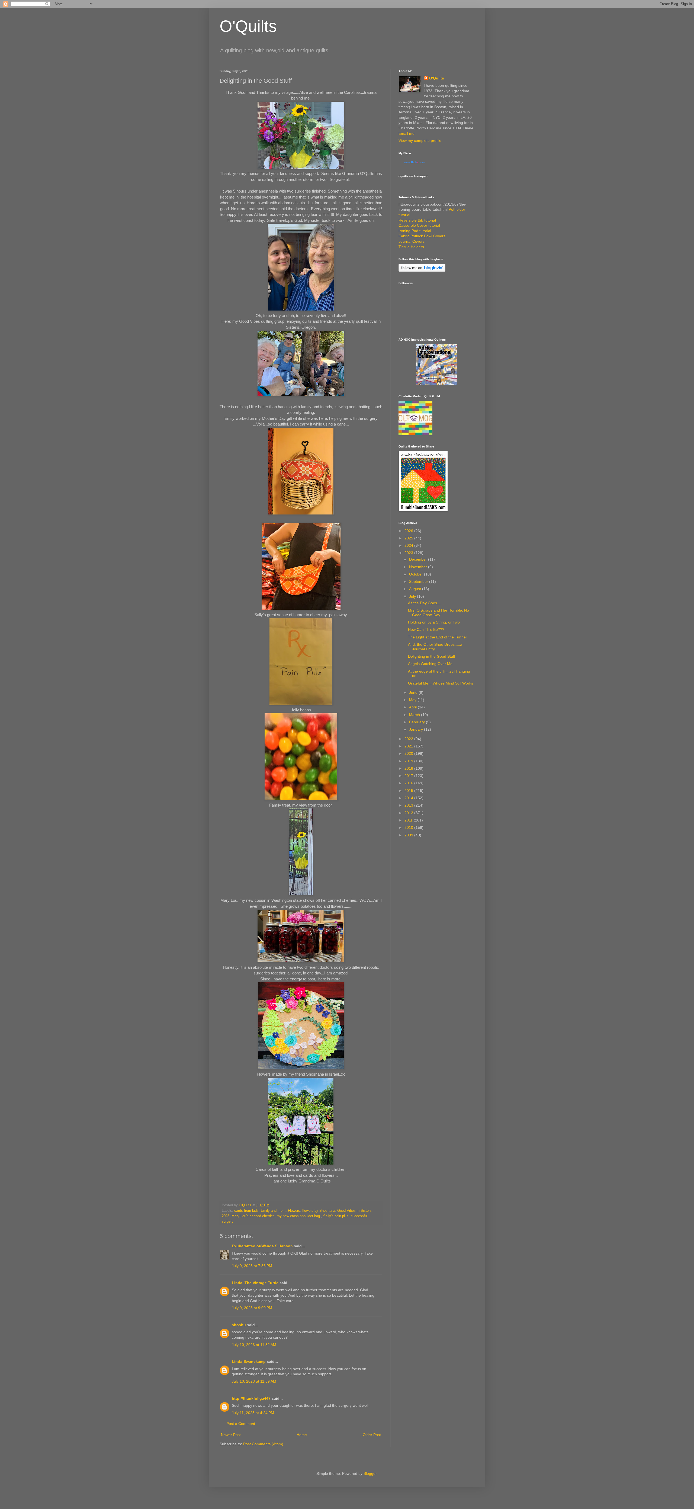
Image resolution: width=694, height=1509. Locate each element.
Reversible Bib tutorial (417, 220)
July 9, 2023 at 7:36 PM (252, 1266)
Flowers (294, 1211)
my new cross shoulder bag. (299, 1216)
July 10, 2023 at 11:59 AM (254, 1381)
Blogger (370, 1473)
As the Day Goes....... (426, 603)
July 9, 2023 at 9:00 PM (252, 1308)
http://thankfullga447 (251, 1398)
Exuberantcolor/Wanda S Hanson (262, 1246)
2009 (409, 835)
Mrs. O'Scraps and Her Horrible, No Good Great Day (438, 612)
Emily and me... (273, 1211)
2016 (409, 783)
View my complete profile (420, 140)
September (419, 581)
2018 (409, 768)
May (413, 700)
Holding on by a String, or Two (434, 622)
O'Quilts (248, 26)
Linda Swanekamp (249, 1361)
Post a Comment (240, 1423)
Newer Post (231, 1435)
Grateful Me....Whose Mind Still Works (440, 683)
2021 (409, 746)
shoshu (239, 1325)
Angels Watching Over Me (430, 663)
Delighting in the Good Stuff (431, 656)
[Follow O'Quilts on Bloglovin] (422, 270)
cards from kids (246, 1211)
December (418, 559)
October (416, 574)
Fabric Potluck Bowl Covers (422, 236)
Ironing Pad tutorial (415, 231)
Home (302, 1435)
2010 (409, 827)
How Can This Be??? (426, 629)
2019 (409, 761)
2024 (409, 545)
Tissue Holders (411, 247)
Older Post (372, 1435)
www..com (414, 162)
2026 (409, 531)
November (418, 567)
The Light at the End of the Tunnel (437, 637)
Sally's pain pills (335, 1216)
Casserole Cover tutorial (419, 225)
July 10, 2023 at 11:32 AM (254, 1344)
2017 (409, 775)
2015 (409, 790)
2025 (409, 538)
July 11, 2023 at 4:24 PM (253, 1413)
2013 (409, 805)
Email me (407, 133)
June (414, 692)
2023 (409, 553)
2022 (409, 739)
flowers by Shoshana (318, 1211)
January (416, 729)
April (413, 707)
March (415, 714)
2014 (409, 798)
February (417, 722)
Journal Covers (412, 241)
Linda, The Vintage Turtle (255, 1283)
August (415, 589)
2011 (409, 820)
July (413, 596)
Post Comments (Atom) (263, 1444)
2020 (409, 753)
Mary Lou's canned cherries (253, 1216)
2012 (409, 813)
